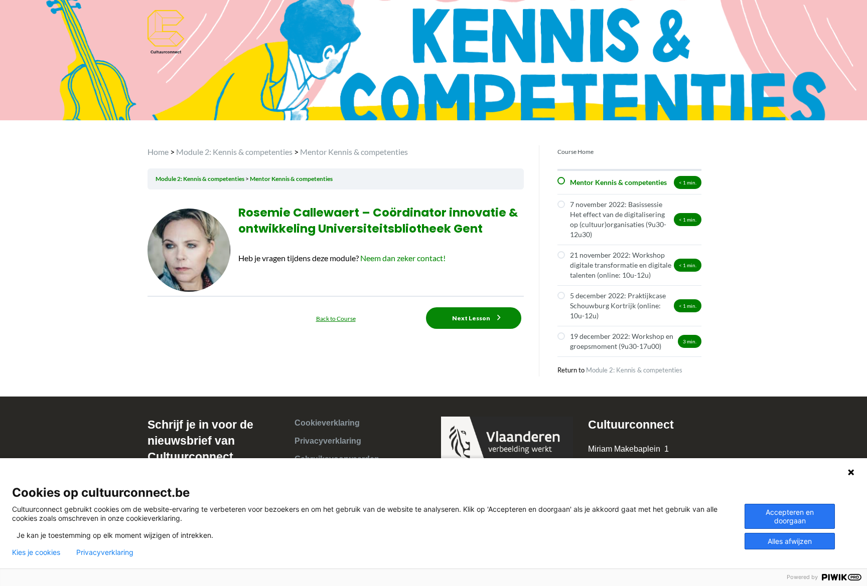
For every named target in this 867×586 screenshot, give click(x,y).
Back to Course (336, 318)
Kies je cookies (36, 552)
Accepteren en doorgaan (790, 516)
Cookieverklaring (327, 423)
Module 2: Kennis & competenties (200, 178)
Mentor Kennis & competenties (291, 178)
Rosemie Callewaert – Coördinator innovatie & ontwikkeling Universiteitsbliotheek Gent (378, 221)
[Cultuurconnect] (166, 31)
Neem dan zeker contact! (402, 258)
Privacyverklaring (328, 441)
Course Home (575, 151)
